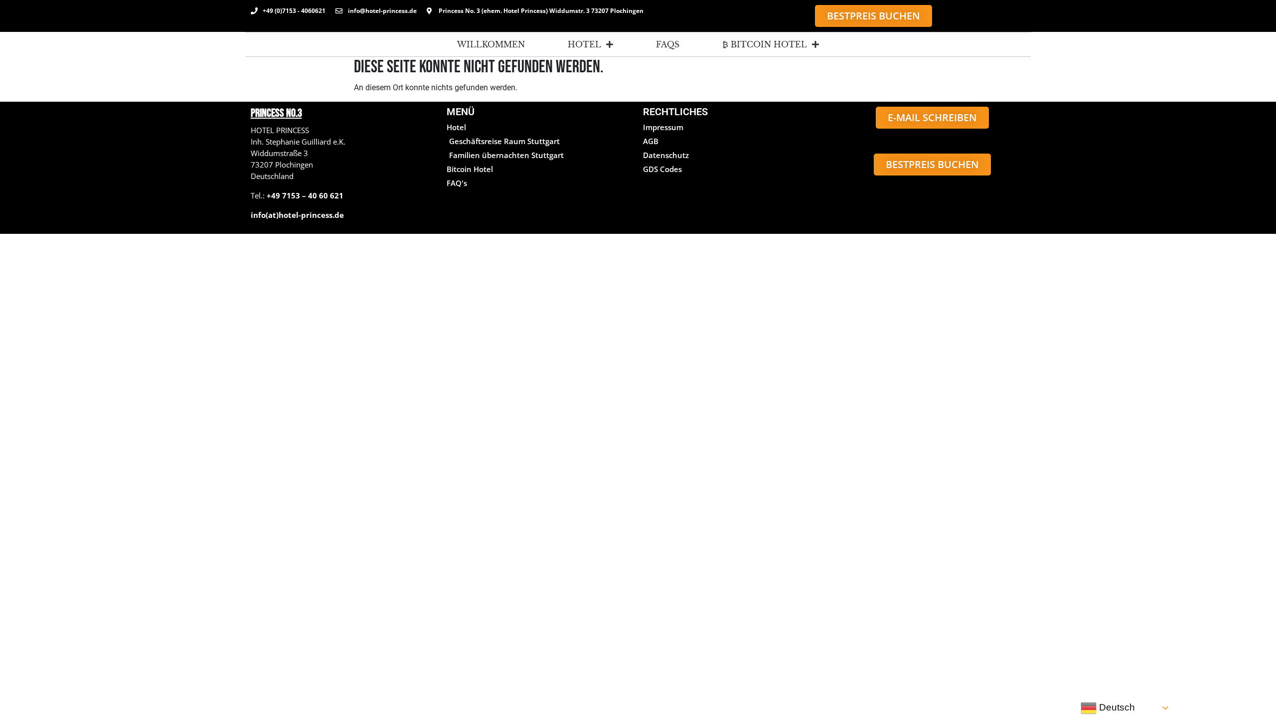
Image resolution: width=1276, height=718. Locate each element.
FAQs (667, 44)
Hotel (584, 44)
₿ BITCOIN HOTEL (764, 44)
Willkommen (491, 44)
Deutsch (1116, 707)
